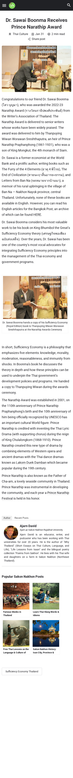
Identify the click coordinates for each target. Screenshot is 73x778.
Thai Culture (20, 34)
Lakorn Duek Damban (31, 462)
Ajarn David (28, 526)
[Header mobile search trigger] (69, 5)
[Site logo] (12, 5)
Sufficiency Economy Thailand (21, 671)
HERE (37, 214)
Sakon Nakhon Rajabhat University (45, 529)
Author (7, 518)
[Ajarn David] (11, 532)
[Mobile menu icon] (4, 5)
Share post (38, 39)
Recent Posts (22, 518)
